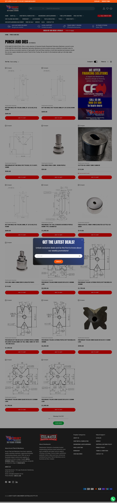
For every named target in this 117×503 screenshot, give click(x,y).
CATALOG (96, 1)
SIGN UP (58, 261)
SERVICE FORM (106, 1)
